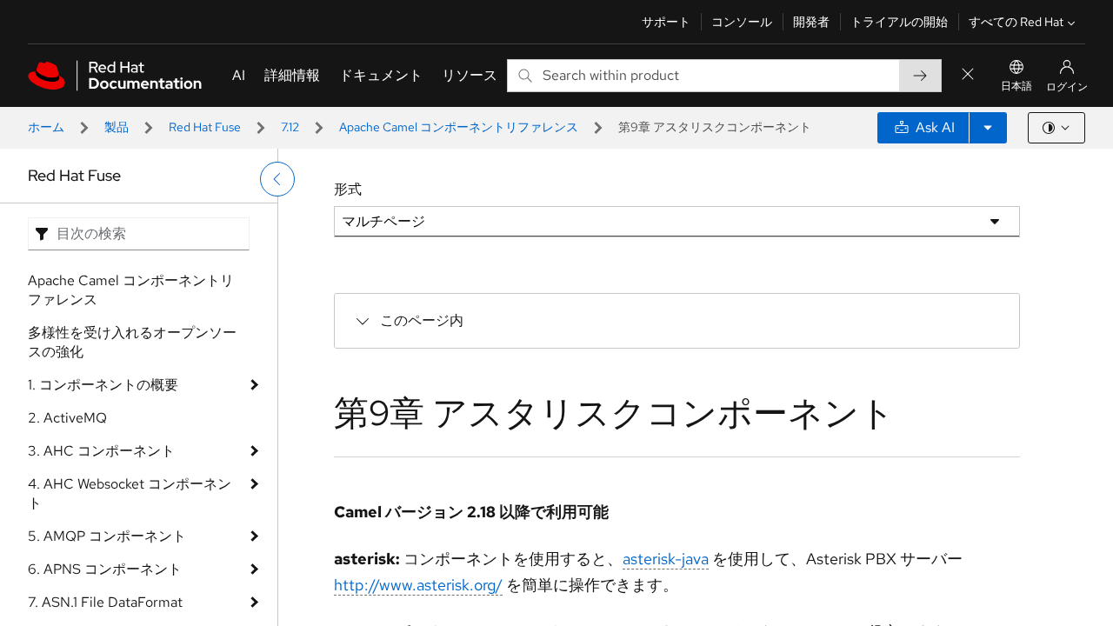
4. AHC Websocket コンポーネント (129, 493)
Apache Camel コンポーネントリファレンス (458, 127)
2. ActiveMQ (67, 418)
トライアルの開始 (899, 22)
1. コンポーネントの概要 (103, 385)
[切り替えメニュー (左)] (277, 179)
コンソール (741, 22)
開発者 (811, 22)
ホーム (46, 127)
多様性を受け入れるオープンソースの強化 (132, 342)
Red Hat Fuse (205, 127)
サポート (666, 22)
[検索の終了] (968, 75)
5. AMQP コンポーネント (107, 536)
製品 (116, 127)
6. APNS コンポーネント (105, 569)
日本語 (1016, 86)
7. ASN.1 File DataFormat (105, 602)
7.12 (290, 127)
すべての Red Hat (1016, 22)
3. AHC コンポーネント (101, 451)
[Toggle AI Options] (988, 127)
